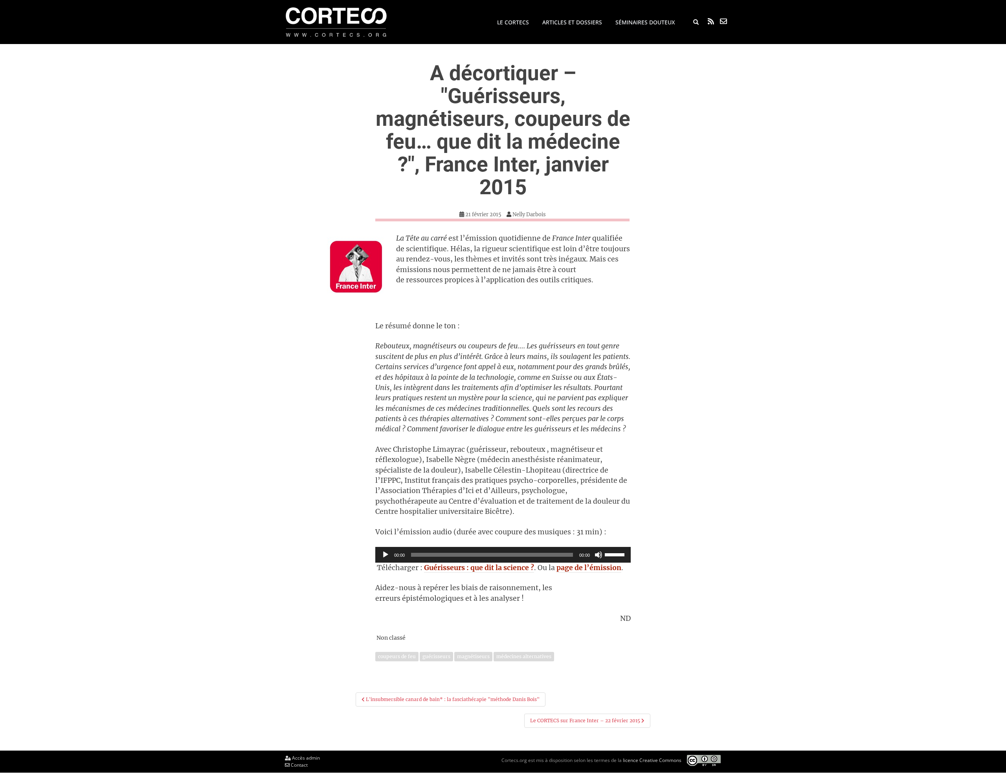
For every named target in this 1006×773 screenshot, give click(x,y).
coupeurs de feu (397, 656)
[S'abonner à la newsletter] (723, 21)
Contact (299, 765)
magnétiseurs (473, 656)
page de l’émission (588, 567)
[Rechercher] (696, 22)
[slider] (616, 554)
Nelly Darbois (529, 214)
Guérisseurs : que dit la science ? (479, 567)
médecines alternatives (523, 656)
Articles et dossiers (572, 22)
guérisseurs (436, 656)
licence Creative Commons (652, 759)
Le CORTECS (513, 22)
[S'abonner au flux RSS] (711, 21)
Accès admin (305, 758)
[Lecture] (385, 555)
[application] (503, 555)
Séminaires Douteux (645, 22)
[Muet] (598, 555)
